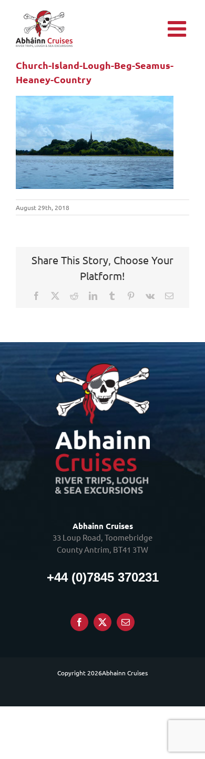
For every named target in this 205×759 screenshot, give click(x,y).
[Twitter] (102, 622)
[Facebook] (79, 622)
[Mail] (126, 622)
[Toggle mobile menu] (178, 28)
